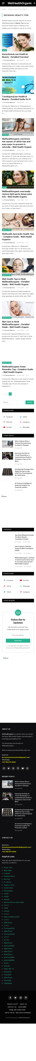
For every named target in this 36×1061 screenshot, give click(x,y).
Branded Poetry (9, 876)
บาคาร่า (6, 914)
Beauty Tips (7, 92)
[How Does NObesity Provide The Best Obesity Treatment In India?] (7, 537)
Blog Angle (8, 870)
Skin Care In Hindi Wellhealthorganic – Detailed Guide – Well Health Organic (15, 324)
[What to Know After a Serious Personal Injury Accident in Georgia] (7, 444)
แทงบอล (6, 899)
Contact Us (12, 1007)
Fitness (5, 134)
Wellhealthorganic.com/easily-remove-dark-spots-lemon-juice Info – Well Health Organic (17, 194)
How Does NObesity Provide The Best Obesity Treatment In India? (24, 537)
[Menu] (3, 3)
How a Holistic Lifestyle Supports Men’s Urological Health (24, 548)
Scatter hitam (8, 888)
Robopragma (8, 891)
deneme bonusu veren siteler (14, 902)
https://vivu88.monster (12, 917)
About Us (23, 1004)
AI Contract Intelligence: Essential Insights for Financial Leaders (23, 485)
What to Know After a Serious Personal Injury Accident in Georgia (23, 443)
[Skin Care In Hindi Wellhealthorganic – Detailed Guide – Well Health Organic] (18, 310)
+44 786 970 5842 (9, 762)
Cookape (7, 873)
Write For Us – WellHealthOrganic (18, 1012)
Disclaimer (22, 1007)
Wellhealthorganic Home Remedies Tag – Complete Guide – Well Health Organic (17, 369)
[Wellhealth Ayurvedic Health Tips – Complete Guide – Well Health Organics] (18, 222)
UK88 (6, 908)
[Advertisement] (18, 1042)
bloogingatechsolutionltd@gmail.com (15, 757)
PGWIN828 (8, 983)
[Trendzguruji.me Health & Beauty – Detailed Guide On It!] (18, 85)
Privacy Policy (19, 648)
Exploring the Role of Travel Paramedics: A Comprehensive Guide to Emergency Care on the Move (23, 457)
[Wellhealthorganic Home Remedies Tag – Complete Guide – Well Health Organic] (18, 355)
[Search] (34, 3)
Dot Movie (7, 882)
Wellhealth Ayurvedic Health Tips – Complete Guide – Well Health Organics (18, 237)
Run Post (7, 879)
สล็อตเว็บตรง (8, 922)
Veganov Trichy (9, 885)
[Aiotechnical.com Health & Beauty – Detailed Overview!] (18, 42)
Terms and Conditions (17, 1010)
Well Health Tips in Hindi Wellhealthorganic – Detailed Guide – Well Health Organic (15, 282)
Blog (4, 50)
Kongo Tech (8, 867)
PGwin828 (7, 972)
